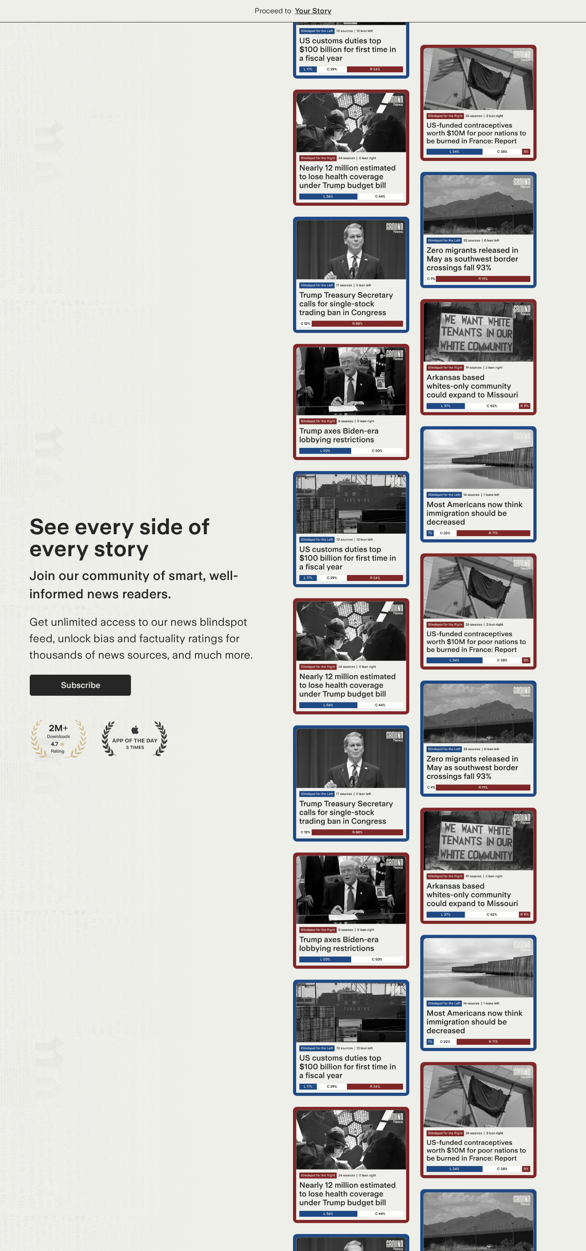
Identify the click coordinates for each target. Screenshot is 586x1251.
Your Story (313, 10)
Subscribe (80, 685)
